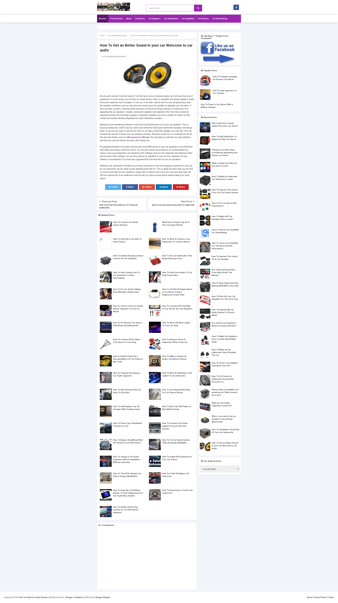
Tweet (114, 187)
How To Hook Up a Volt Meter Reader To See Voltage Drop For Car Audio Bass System (128, 493)
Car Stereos (203, 19)
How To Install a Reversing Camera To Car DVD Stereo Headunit (125, 510)
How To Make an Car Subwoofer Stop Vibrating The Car (224, 352)
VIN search (131, 137)
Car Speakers (154, 19)
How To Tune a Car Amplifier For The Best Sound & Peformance (225, 246)
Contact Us (140, 19)
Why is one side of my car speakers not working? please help (224, 419)
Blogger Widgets (102, 597)
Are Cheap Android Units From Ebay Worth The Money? (223, 272)
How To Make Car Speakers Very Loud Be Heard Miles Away (224, 339)
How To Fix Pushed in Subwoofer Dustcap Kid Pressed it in (223, 379)
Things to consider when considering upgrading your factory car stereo (225, 153)
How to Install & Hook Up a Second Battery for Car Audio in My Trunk (128, 359)
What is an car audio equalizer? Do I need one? (173, 205)
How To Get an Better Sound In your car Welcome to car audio (225, 446)
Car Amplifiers (188, 19)
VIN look (145, 137)
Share (131, 187)
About (128, 19)
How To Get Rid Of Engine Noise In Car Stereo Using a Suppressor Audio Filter (177, 292)
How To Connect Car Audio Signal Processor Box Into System (175, 426)
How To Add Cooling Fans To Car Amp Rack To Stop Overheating (126, 275)
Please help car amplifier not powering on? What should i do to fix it (225, 392)
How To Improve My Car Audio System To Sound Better (223, 312)
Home (103, 19)
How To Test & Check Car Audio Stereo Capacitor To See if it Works (128, 309)
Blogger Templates (74, 597)
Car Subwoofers (171, 19)
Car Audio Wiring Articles (115, 56)
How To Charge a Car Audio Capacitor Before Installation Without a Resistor (126, 459)
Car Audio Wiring (219, 19)
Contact (330, 597)
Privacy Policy (116, 19)
